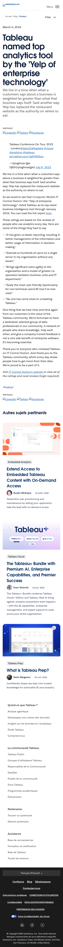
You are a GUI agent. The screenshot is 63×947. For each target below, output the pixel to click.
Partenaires (15, 809)
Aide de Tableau (17, 852)
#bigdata (37, 148)
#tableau (29, 152)
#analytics (15, 152)
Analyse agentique (18, 711)
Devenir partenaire (18, 821)
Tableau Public (16, 754)
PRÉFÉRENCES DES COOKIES (30, 909)
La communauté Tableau (23, 748)
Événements (14, 796)
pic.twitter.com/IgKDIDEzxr (26, 156)
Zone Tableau (15, 784)
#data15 (26, 148)
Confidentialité (14, 902)
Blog (15, 16)
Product (22, 16)
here (49, 213)
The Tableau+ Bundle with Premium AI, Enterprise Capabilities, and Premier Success (31, 572)
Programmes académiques (22, 790)
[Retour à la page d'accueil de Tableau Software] (14, 3)
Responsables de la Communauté (27, 766)
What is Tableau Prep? (28, 670)
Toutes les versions (18, 858)
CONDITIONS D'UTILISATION (43, 895)
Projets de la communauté (22, 778)
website (26, 372)
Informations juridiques (15, 895)
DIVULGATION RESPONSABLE (39, 902)
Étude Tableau (16, 729)
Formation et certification (22, 846)
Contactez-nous (16, 735)
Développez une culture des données (29, 717)
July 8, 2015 (43, 167)
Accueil (8, 16)
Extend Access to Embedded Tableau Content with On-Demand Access (31, 477)
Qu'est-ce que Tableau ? (23, 705)
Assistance (14, 834)
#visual (48, 148)
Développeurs (43, 881)
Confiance (18, 881)
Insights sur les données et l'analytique (29, 723)
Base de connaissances (20, 840)
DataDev (12, 772)
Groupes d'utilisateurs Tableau (25, 760)
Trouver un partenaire (20, 815)
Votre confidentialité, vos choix (34, 916)
